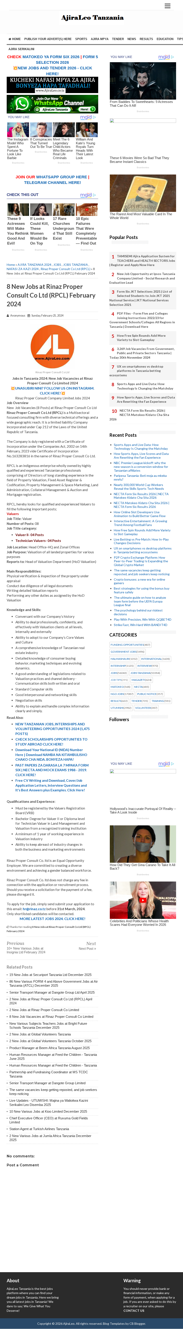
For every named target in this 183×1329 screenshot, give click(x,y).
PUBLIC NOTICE (146, 694)
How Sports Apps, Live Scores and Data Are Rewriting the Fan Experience (146, 399)
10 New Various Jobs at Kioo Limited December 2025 (48, 1111)
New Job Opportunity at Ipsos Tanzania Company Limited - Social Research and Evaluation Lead (142, 278)
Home (16, 39)
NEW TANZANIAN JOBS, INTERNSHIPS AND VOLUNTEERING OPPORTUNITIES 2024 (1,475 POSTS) (52, 729)
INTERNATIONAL (151, 658)
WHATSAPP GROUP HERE (61, 177)
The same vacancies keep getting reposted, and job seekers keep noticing (142, 572)
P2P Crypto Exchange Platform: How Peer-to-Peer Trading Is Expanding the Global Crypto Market (141, 561)
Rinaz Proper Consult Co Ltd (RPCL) (65, 269)
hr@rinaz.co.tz (34, 909)
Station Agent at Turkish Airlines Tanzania (39, 1129)
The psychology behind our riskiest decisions (138, 612)
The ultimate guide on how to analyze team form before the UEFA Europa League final (140, 601)
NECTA (138, 686)
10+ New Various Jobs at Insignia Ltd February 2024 (26, 950)
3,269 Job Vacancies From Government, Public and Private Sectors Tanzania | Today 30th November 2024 (142, 353)
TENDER (118, 39)
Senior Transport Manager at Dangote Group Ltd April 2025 (52, 992)
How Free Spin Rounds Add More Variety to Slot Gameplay (141, 338)
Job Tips (116, 680)
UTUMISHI (117, 707)
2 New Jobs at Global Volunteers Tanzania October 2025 (50, 1041)
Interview (144, 665)
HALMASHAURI (120, 658)
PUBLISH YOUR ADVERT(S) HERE (48, 39)
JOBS (57, 264)
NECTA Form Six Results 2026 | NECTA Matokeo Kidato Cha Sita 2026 (139, 415)
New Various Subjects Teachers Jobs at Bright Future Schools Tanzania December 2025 (48, 1025)
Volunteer (143, 707)
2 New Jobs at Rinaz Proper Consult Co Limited (44, 1010)
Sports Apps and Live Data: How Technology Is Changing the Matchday (145, 386)
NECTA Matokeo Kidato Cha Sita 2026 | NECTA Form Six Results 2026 (141, 505)
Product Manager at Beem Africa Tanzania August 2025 (49, 1048)
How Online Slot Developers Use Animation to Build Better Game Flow (140, 514)
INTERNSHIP (118, 665)
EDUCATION (165, 39)
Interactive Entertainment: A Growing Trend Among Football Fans (140, 523)
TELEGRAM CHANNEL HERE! (52, 182)
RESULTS (146, 39)
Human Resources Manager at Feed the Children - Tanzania (53, 1065)
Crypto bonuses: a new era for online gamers (139, 581)
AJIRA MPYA (99, 39)
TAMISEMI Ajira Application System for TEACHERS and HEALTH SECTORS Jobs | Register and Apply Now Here (142, 260)
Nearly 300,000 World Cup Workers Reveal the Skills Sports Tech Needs (139, 486)
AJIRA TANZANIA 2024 (34, 264)
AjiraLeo (69, 1323)
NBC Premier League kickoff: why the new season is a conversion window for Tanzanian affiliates (141, 466)
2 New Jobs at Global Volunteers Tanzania (40, 1034)
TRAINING (158, 701)
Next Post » (87, 948)
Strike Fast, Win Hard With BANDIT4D (140, 625)
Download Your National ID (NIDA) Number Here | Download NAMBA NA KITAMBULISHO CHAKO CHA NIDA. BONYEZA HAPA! (51, 754)
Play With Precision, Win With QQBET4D (142, 619)
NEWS (131, 39)
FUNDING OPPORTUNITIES (127, 644)
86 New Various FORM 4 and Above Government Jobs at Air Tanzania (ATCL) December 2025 (53, 983)
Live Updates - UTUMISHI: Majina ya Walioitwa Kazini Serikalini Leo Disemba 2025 (48, 1102)
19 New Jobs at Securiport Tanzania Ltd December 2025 (50, 975)
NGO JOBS (117, 694)
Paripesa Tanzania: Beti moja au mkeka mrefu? (140, 477)
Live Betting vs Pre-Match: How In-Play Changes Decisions (141, 541)
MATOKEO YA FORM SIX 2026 (51, 57)
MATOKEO (117, 686)
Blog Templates (114, 1323)
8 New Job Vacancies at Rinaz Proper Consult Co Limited (51, 1016)
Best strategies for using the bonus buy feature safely (141, 590)
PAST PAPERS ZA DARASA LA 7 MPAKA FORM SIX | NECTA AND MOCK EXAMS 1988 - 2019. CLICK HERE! (52, 770)
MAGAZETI (138, 680)
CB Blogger (137, 1323)
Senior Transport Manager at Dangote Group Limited (47, 1083)
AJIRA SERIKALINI (21, 49)
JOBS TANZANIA (75, 264)
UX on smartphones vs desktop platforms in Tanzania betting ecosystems (136, 370)
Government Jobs (123, 651)
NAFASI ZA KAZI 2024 (23, 269)
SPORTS (81, 39)
